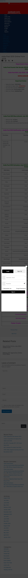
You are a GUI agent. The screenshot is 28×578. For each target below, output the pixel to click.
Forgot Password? (21, 288)
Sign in (13, 292)
